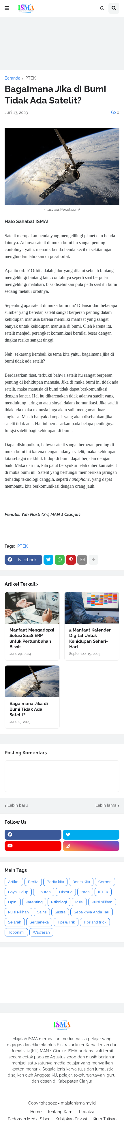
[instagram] (91, 846)
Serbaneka (39, 922)
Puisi (79, 902)
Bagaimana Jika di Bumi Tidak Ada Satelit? (29, 709)
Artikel (14, 882)
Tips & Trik (66, 922)
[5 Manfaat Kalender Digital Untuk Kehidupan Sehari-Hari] (92, 608)
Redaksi (86, 1111)
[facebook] (33, 835)
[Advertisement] (62, 43)
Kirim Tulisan (105, 1119)
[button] (7, 8)
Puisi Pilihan (18, 912)
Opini (12, 902)
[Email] (82, 560)
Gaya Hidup (18, 892)
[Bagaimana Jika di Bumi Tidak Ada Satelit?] (32, 681)
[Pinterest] (71, 560)
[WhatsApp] (60, 560)
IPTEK (30, 78)
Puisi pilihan (102, 902)
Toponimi (16, 932)
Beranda (12, 78)
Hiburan (44, 892)
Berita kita (55, 882)
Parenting (34, 902)
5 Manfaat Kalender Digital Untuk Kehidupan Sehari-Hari (90, 638)
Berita (33, 882)
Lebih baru (17, 805)
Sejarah (14, 922)
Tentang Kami (60, 1111)
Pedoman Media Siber (29, 1119)
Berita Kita (81, 882)
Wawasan (41, 932)
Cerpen (105, 882)
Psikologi (59, 902)
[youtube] (33, 846)
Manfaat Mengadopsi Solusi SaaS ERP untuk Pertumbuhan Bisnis (32, 638)
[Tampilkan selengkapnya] (93, 560)
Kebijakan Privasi (71, 1119)
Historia (65, 892)
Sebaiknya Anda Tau (91, 912)
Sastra (60, 912)
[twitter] (91, 835)
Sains (41, 912)
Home (36, 1111)
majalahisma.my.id (78, 1103)
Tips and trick (94, 922)
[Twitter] (48, 560)
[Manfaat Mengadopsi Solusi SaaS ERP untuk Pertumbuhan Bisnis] (32, 608)
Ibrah (85, 892)
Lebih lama (106, 805)
